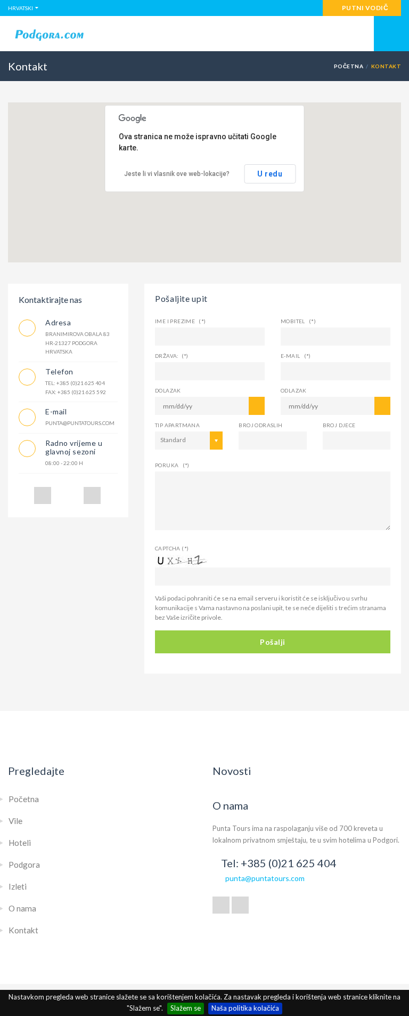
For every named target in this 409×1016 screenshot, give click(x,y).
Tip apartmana (177, 425)
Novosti (231, 770)
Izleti (18, 886)
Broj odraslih (260, 425)
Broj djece (339, 425)
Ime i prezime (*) (180, 321)
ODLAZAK (294, 390)
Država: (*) (172, 356)
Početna (348, 66)
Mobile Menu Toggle (391, 33)
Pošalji (272, 641)
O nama (22, 908)
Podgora (24, 864)
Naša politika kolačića (245, 1008)
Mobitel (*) (298, 321)
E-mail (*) (296, 356)
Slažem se (185, 1008)
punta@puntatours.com (265, 878)
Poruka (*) (172, 465)
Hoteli (20, 842)
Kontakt (23, 930)
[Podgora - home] (204, 34)
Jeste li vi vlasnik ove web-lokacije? (177, 174)
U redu (269, 174)
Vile (15, 821)
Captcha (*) (172, 548)
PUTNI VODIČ (364, 8)
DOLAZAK (168, 390)
